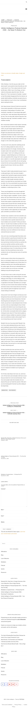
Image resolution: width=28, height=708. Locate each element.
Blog (2, 555)
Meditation (3, 562)
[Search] (25, 542)
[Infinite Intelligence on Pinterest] (16, 684)
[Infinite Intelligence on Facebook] (2, 684)
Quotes (2, 569)
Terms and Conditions (7, 704)
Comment (3, 488)
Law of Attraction (5, 558)
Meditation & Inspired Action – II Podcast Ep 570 (12, 589)
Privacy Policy (18, 704)
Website (2, 522)
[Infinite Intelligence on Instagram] (6, 684)
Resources (3, 572)
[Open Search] (26, 2)
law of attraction (12, 390)
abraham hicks (4, 390)
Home (3, 20)
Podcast (9, 20)
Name (2, 509)
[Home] (12, 10)
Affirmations (4, 551)
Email (2, 515)
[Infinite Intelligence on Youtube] (9, 684)
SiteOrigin (21, 699)
